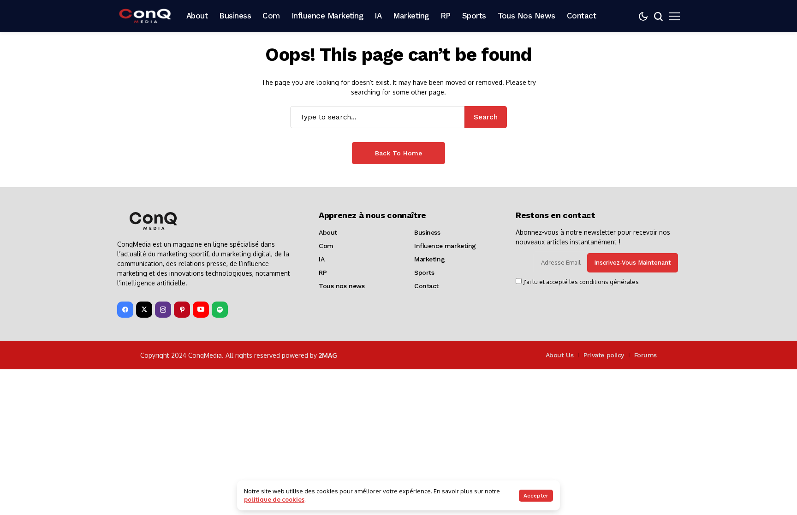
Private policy (603, 355)
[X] (144, 310)
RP (323, 272)
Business (427, 232)
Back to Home (398, 153)
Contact (426, 286)
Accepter (535, 495)
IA (321, 259)
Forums (645, 355)
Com (326, 245)
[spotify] (220, 310)
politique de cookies (274, 499)
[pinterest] (182, 310)
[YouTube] (201, 310)
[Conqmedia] (144, 15)
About (328, 232)
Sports (424, 272)
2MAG (328, 355)
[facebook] (125, 310)
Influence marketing (445, 245)
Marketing (429, 259)
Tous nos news (342, 286)
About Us (560, 355)
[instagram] (163, 310)
